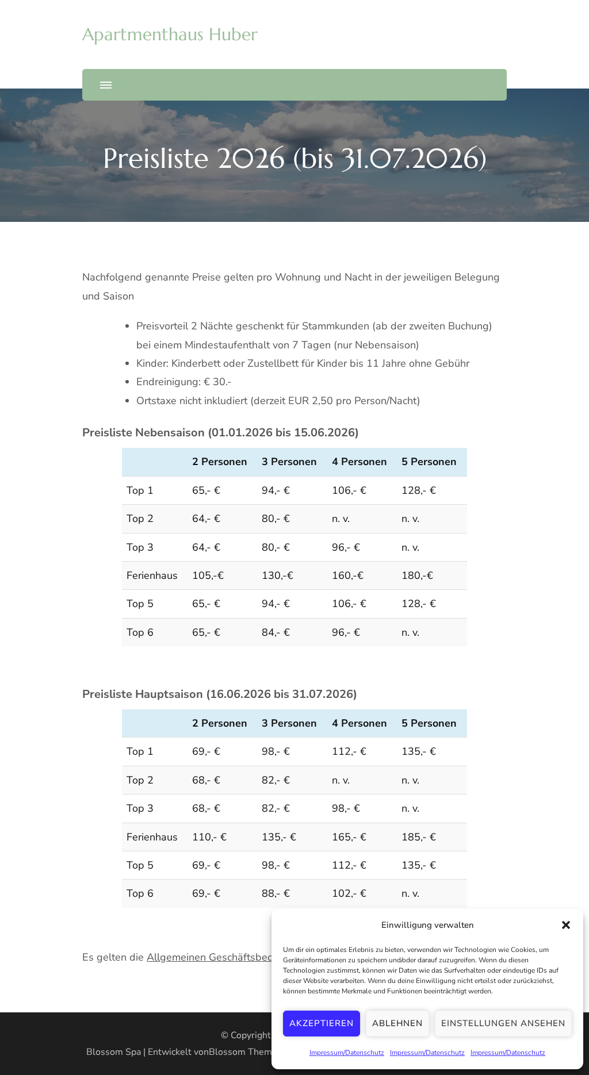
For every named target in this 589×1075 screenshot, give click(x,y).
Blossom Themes (245, 1052)
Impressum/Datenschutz (346, 1052)
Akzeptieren (321, 1023)
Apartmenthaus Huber (170, 34)
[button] (566, 925)
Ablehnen (397, 1023)
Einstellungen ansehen (503, 1023)
